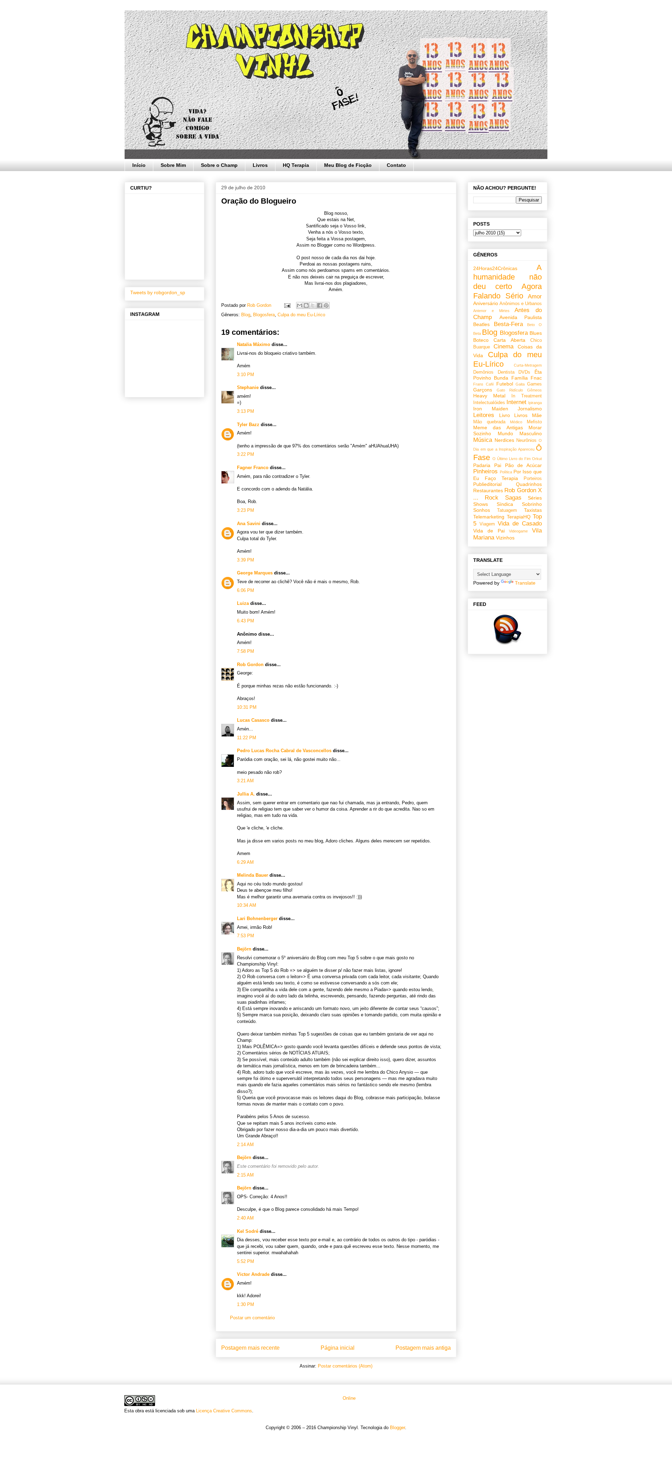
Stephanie (248, 387)
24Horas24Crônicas (495, 268)
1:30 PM (245, 1304)
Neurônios (526, 440)
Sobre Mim (173, 165)
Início (139, 165)
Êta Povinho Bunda (507, 375)
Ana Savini (248, 523)
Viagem (487, 524)
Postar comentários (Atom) (345, 1366)
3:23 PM (245, 510)
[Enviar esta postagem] (287, 305)
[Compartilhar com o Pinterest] (326, 305)
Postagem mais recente (250, 1348)
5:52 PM (245, 1261)
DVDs (524, 372)
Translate (525, 583)
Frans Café (483, 384)
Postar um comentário (252, 1317)
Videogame (518, 531)
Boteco (481, 340)
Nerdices (504, 440)
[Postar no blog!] (306, 305)
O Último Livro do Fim (511, 459)
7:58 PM (245, 651)
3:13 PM (245, 411)
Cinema (503, 346)
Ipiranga (535, 403)
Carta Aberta (509, 340)
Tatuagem (507, 510)
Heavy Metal (489, 395)
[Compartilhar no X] (312, 305)
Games (534, 384)
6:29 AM (245, 862)
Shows (480, 504)
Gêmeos (534, 390)
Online (348, 1398)
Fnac (536, 378)
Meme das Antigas (498, 427)
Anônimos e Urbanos (520, 303)
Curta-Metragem (528, 365)
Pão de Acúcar (523, 465)
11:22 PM (246, 737)
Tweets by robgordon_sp (157, 292)
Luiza (243, 603)
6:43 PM (245, 620)
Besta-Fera (508, 324)
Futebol (504, 384)
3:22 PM (245, 454)
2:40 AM (245, 1218)
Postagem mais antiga (423, 1348)
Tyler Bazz (248, 424)
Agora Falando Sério (507, 291)
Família (519, 378)
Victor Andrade (253, 1274)
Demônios (483, 372)
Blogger (397, 1427)
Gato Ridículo (510, 390)
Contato (396, 165)
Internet (516, 402)
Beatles (481, 324)
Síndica (505, 504)
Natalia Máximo (253, 344)
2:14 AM (245, 1144)
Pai (497, 465)
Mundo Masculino (520, 433)
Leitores (483, 415)
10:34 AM (246, 905)
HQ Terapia (296, 165)
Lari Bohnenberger (257, 918)
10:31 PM (247, 707)
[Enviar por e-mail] (299, 305)
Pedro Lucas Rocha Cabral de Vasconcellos (284, 750)
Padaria (481, 465)
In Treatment (526, 396)
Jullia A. (246, 794)
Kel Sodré (247, 1231)
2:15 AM (245, 1175)
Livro (504, 415)
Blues (536, 333)
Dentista (506, 372)
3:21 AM (245, 780)
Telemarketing (488, 517)
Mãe (537, 415)
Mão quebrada (489, 421)
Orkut (537, 459)
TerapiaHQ (519, 517)
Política (506, 472)
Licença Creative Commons (224, 1410)
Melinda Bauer (252, 875)
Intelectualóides (489, 402)
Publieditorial (487, 484)
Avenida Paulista (520, 317)
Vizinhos (505, 538)
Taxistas (533, 510)
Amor (535, 296)
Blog (245, 314)
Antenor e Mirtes (491, 311)
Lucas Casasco (253, 720)
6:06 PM (245, 590)
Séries (535, 498)
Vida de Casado (520, 523)
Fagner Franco (252, 467)
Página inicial (338, 1348)
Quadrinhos (529, 484)
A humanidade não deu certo (507, 277)
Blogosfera (264, 314)
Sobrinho (532, 504)
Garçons (482, 390)
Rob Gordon (250, 664)
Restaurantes (488, 490)
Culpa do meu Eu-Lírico (301, 314)
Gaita (520, 384)
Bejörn (244, 949)
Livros (260, 165)
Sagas (513, 497)
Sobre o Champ (219, 165)
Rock (491, 497)
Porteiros (533, 478)
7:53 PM (245, 935)
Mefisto (534, 421)
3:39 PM (245, 560)
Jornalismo (530, 408)
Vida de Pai (489, 531)
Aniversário (485, 303)
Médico (516, 422)
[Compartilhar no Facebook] (319, 305)
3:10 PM (245, 374)
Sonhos (481, 510)
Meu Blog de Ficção (348, 165)
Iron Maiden (490, 408)
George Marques (255, 572)
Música (482, 440)
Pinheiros (485, 471)
